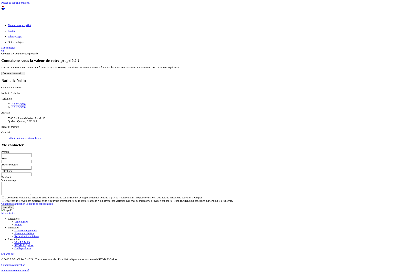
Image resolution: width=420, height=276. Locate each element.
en (2, 50)
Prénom (5, 151)
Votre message (8, 180)
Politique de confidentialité (39, 203)
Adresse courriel (9, 164)
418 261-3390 (18, 104)
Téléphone (6, 171)
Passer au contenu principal (15, 2)
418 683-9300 (18, 107)
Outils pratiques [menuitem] (16, 42)
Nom (4, 158)
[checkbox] (210, 200)
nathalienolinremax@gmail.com (24, 138)
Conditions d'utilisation (13, 203)
